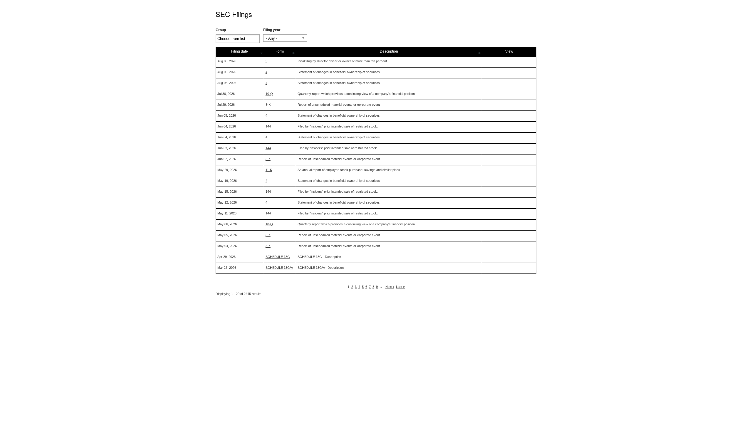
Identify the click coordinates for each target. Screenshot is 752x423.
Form (280, 51)
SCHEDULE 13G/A (279, 267)
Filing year (272, 30)
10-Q (269, 93)
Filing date (239, 51)
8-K (268, 104)
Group (221, 30)
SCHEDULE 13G (278, 256)
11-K (269, 170)
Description (389, 51)
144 (268, 126)
